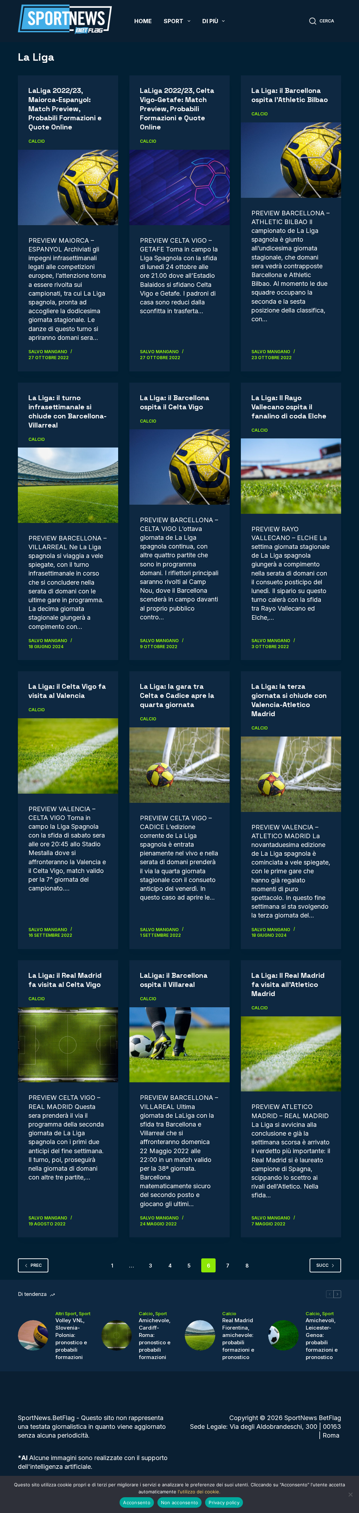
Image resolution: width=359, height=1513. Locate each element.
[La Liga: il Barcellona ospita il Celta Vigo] (179, 466)
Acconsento (136, 1502)
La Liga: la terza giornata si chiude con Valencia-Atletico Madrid (289, 700)
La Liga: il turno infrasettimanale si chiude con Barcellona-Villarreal (67, 411)
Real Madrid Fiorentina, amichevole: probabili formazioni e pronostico (238, 1338)
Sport (173, 21)
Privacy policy (224, 1502)
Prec (36, 1265)
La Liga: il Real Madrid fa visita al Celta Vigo (65, 980)
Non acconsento (179, 1502)
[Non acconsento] (350, 1494)
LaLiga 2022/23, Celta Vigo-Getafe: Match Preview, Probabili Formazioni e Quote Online (177, 109)
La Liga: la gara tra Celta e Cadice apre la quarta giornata (177, 695)
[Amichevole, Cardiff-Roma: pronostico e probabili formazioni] (116, 1335)
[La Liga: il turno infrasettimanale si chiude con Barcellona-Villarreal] (68, 485)
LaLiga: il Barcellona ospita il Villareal (174, 980)
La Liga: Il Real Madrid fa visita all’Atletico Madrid (288, 984)
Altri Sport (65, 1313)
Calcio (36, 141)
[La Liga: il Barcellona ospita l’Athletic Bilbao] (291, 159)
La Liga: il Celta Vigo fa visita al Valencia (67, 691)
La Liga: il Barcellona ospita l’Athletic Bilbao (289, 95)
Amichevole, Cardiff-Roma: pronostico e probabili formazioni (155, 1338)
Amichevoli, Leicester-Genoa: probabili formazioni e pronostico (322, 1338)
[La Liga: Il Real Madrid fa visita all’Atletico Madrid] (291, 1053)
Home (143, 21)
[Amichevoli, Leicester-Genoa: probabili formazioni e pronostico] (283, 1335)
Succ (322, 1265)
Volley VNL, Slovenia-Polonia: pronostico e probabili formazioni (71, 1338)
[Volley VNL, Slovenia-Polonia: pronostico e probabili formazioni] (33, 1335)
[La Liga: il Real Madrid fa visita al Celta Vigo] (68, 1044)
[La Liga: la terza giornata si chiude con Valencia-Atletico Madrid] (291, 774)
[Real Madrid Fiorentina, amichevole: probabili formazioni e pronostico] (200, 1335)
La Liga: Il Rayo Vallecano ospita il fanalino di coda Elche (288, 407)
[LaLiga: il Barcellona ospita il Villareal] (179, 1044)
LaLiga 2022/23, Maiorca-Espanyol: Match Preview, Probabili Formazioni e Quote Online (65, 109)
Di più (210, 21)
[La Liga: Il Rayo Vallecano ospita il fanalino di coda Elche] (291, 475)
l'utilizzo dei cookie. (199, 1491)
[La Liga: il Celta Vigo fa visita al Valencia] (68, 755)
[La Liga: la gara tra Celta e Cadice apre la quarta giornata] (179, 764)
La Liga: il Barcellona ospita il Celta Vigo (174, 402)
